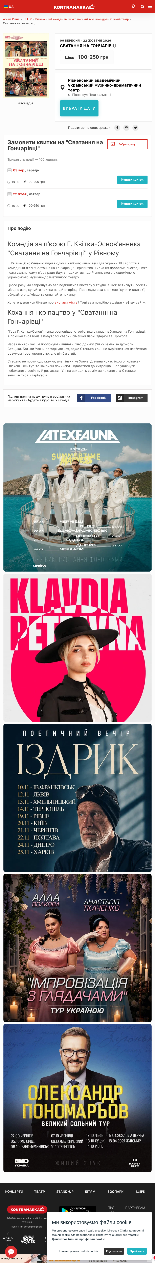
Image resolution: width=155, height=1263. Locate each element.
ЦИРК (140, 1192)
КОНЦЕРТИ (14, 1192)
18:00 (15, 182)
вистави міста (66, 302)
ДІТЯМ (90, 1192)
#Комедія (25, 103)
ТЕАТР (27, 19)
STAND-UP (64, 1192)
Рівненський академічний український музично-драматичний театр (82, 19)
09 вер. (19, 170)
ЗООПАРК (116, 1192)
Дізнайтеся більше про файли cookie (78, 1239)
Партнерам (135, 1208)
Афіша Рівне (11, 19)
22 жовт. (20, 194)
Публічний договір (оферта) (27, 1226)
